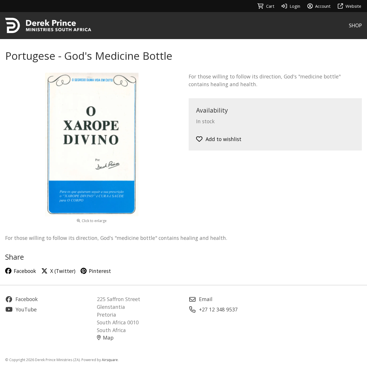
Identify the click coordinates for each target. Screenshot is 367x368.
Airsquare (110, 359)
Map (108, 337)
